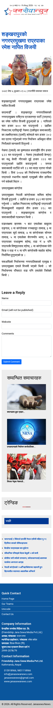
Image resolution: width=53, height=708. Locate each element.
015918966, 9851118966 (17, 670)
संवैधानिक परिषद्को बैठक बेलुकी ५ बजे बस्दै (21, 553)
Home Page (8, 598)
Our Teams (7, 603)
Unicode (6, 609)
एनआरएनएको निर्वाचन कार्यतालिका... (21, 446)
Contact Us (8, 614)
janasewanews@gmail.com (19, 677)
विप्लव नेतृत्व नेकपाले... (16, 481)
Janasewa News (42, 704)
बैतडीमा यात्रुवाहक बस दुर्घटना (16, 548)
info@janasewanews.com (18, 674)
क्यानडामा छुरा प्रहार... (16, 412)
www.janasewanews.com (18, 681)
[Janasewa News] (26, 11)
